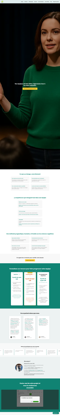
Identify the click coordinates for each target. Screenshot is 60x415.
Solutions (25, 1)
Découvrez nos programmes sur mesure (30, 88)
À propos (35, 1)
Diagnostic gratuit (56, 1)
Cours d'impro (47, 1)
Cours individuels (41, 1)
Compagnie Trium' (40, 370)
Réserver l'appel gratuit (30, 260)
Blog (51, 1)
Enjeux (22, 1)
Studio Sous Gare (31, 370)
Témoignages (31, 1)
